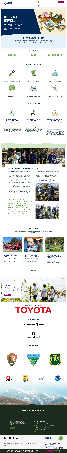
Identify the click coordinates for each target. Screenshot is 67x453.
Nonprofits (36, 423)
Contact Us (7, 294)
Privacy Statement (31, 451)
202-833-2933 (12, 440)
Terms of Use (34, 443)
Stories (54, 1)
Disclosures (5, 445)
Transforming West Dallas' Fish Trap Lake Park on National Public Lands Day (32, 255)
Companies (36, 425)
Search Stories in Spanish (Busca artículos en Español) (39, 430)
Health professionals (50, 425)
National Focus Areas (38, 106)
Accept (50, 450)
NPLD (41, 1)
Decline (56, 450)
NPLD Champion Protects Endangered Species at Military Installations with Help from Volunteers (54, 256)
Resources (47, 1)
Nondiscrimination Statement (15, 443)
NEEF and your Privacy (28, 443)
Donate (61, 1)
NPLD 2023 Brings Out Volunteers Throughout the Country (11, 255)
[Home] (9, 3)
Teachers (47, 423)
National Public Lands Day (16, 7)
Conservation (10, 7)
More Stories (33, 270)
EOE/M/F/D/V (22, 443)
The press (36, 427)
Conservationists (49, 427)
